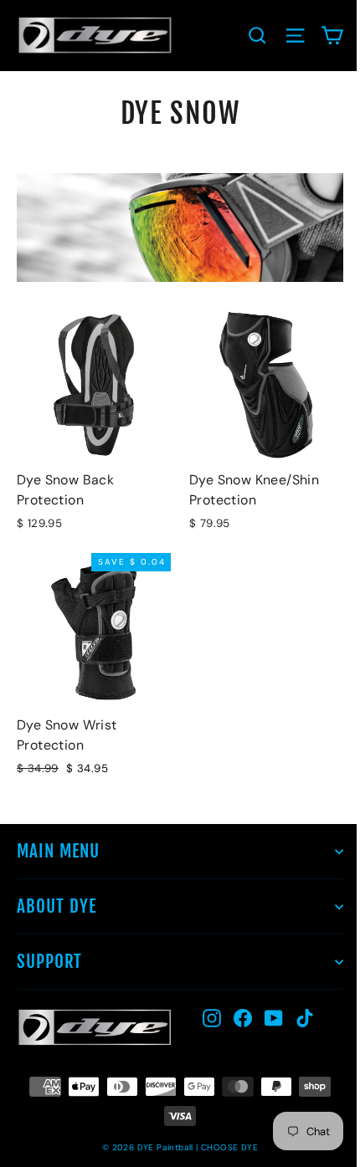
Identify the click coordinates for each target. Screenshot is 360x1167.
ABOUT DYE (56, 906)
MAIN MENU (58, 851)
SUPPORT (49, 961)
